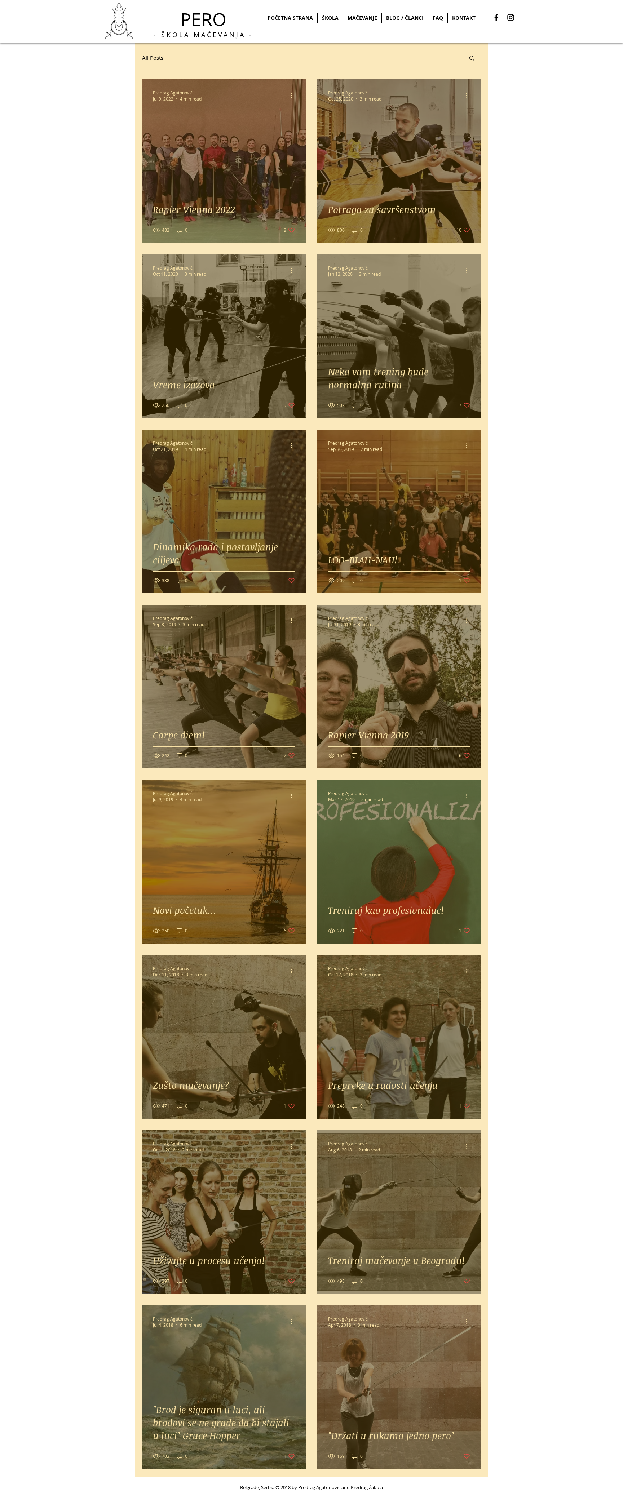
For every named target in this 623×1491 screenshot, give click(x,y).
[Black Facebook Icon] (496, 17)
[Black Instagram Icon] (510, 17)
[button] (471, 58)
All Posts (152, 57)
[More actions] (294, 95)
